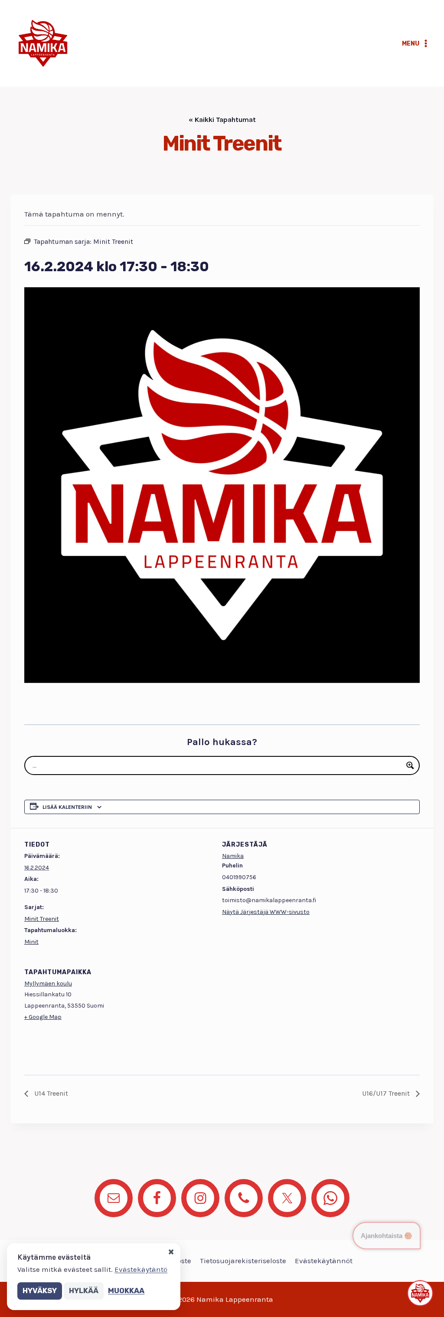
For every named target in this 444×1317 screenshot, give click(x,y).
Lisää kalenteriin (67, 807)
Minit (31, 942)
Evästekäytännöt (324, 1260)
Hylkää (83, 1290)
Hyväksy (40, 1290)
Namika (233, 856)
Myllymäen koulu (48, 983)
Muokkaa (126, 1290)
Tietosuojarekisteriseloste (243, 1260)
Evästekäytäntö (140, 1269)
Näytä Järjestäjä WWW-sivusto (266, 912)
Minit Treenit (41, 919)
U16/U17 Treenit (386, 1093)
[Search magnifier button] (410, 765)
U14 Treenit (50, 1093)
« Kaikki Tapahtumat (222, 119)
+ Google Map (43, 1017)
